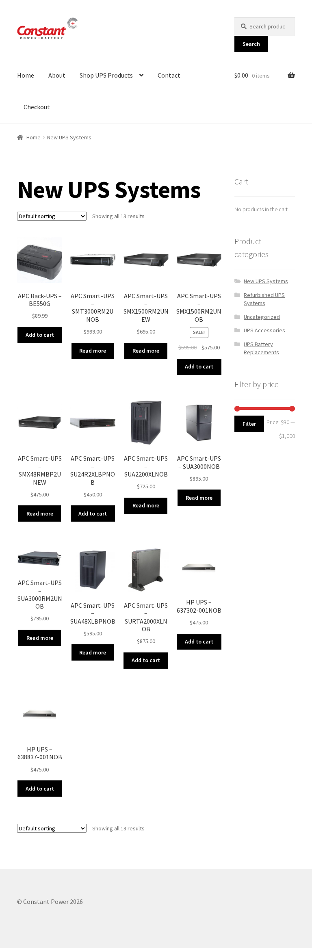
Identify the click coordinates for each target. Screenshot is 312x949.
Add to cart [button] (40, 334)
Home (25, 75)
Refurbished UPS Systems (264, 299)
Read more (92, 350)
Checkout (37, 107)
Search (251, 44)
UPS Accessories (264, 330)
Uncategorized (262, 317)
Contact (169, 75)
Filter (249, 423)
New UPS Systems (266, 281)
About (56, 75)
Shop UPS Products (106, 75)
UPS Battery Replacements (261, 348)
